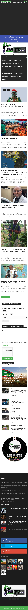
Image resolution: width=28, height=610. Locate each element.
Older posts (6, 297)
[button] (24, 1)
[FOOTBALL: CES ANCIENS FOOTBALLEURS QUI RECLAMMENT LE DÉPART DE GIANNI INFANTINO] (5, 402)
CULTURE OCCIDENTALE (7, 73)
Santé (15, 60)
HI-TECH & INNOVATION (15, 76)
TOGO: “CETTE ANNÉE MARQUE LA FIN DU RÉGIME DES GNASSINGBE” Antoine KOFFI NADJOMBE (17, 523)
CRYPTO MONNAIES (19, 73)
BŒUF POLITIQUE (14, 39)
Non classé (5, 400)
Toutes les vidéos (6, 63)
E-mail (4, 336)
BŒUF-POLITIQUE (6, 70)
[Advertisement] (14, 20)
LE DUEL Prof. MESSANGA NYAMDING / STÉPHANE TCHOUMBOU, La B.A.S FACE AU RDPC (17, 529)
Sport (20, 60)
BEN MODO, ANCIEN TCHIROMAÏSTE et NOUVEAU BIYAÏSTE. (17, 410)
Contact (4, 79)
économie (4, 60)
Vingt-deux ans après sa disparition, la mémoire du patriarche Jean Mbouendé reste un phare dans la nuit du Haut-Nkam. (18, 418)
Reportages (5, 76)
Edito (10, 60)
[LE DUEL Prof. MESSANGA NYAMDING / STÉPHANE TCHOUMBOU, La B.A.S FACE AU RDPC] (4, 529)
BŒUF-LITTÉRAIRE (18, 66)
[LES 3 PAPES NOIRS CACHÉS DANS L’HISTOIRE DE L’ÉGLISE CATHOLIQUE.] (4, 516)
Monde (4, 266)
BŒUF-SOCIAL (15, 70)
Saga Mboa (9, 222)
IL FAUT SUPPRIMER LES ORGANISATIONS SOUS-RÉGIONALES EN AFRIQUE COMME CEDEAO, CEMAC (14, 172)
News (8, 89)
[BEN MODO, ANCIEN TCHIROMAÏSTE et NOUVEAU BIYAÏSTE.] (20, 564)
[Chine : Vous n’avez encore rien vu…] (14, 569)
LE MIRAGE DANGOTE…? (9, 139)
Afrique (4, 89)
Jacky (2, 110)
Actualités (4, 57)
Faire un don (5, 320)
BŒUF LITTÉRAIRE (19, 37)
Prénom (4, 331)
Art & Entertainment (15, 57)
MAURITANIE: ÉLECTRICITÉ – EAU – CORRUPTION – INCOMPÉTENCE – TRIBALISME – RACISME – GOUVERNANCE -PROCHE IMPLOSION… (14, 379)
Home (2, 84)
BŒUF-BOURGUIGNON (7, 66)
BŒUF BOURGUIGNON (9, 37)
